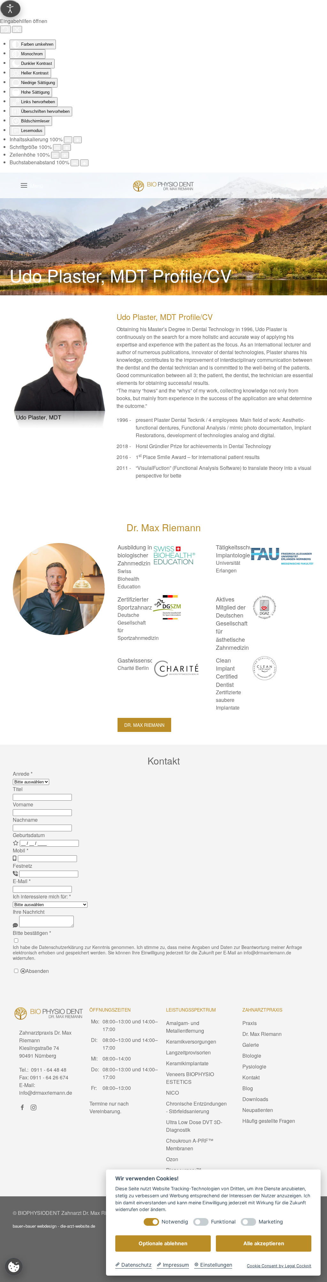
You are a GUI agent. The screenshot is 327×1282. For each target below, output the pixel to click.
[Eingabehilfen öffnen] (10, 8)
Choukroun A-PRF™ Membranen (189, 1144)
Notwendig (175, 1222)
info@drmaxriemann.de (267, 952)
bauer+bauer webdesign (35, 1226)
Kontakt (251, 1077)
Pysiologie (254, 1066)
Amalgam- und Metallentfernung (185, 1026)
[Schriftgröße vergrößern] (67, 147)
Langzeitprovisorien (188, 1052)
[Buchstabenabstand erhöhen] (84, 162)
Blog (247, 1088)
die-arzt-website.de (77, 1226)
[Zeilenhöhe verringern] (55, 155)
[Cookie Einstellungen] (14, 1266)
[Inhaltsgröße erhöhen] (77, 139)
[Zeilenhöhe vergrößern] (65, 155)
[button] (32, 185)
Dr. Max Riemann (144, 725)
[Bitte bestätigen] (16, 940)
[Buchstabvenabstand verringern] (75, 162)
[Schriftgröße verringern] (57, 147)
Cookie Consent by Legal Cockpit (279, 1265)
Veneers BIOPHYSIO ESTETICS (190, 1077)
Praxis (249, 1023)
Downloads (255, 1099)
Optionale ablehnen (163, 1243)
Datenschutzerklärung (61, 947)
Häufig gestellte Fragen (268, 1120)
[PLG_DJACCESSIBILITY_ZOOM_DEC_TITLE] (68, 139)
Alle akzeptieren (263, 1243)
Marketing (271, 1222)
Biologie (251, 1055)
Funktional (223, 1222)
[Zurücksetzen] (5, 29)
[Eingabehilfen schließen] (17, 29)
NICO (172, 1092)
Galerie (250, 1044)
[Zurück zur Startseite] (163, 185)
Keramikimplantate (187, 1063)
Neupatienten (257, 1110)
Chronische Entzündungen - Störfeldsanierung (196, 1107)
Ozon (172, 1159)
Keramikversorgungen (191, 1041)
